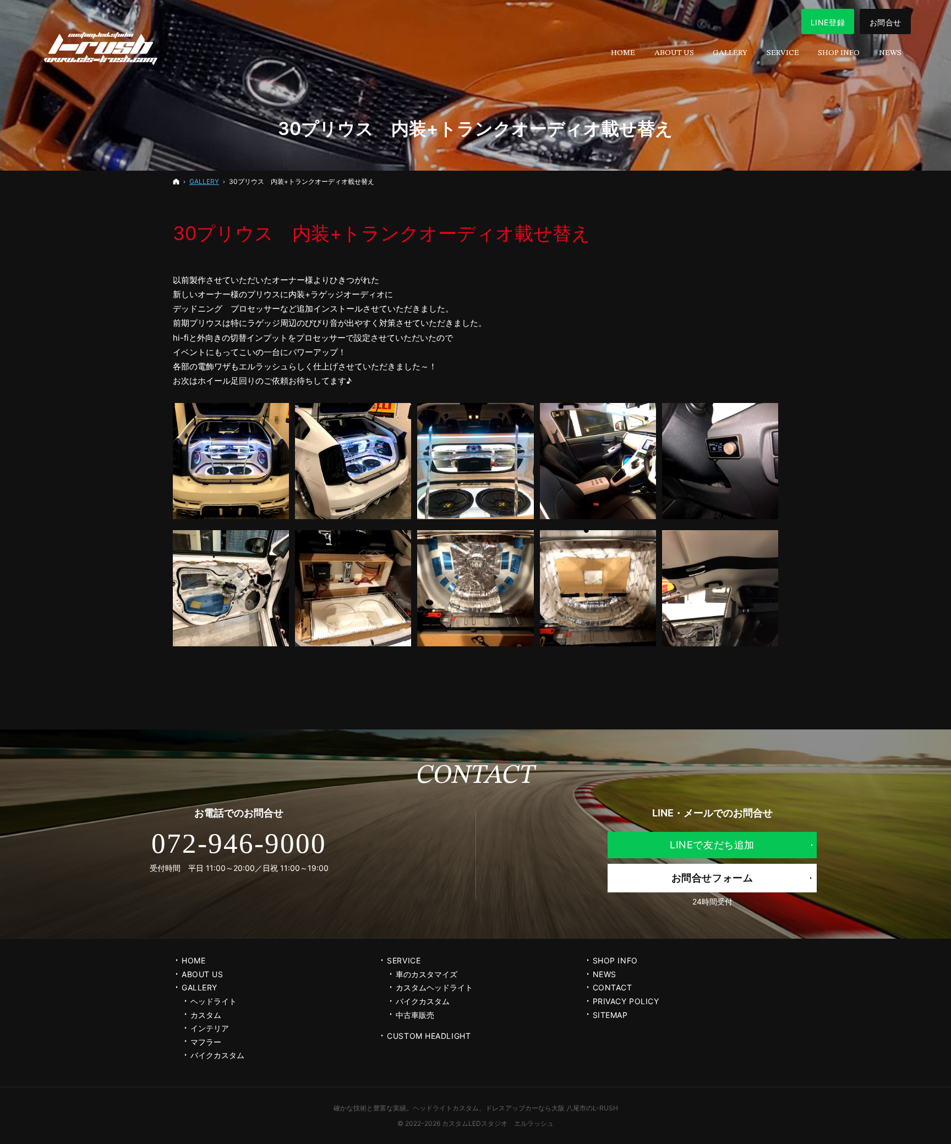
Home (193, 960)
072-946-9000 (239, 843)
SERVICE (403, 960)
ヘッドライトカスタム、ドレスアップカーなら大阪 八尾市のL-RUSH (515, 1108)
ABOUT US (202, 974)
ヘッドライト (213, 1001)
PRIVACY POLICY (626, 1001)
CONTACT (612, 987)
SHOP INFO (615, 960)
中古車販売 (415, 1015)
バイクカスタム (217, 1055)
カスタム (205, 1015)
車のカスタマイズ (426, 974)
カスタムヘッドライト (434, 987)
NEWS (604, 974)
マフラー (205, 1042)
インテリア (209, 1028)
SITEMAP (610, 1015)
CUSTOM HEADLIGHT (429, 1036)
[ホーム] (176, 181)
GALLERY (199, 987)
